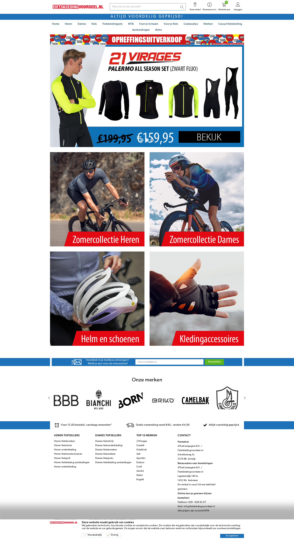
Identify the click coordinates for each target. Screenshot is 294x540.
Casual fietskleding (230, 24)
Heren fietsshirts (63, 445)
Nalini (139, 475)
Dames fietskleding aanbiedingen (113, 462)
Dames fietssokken (105, 454)
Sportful (140, 458)
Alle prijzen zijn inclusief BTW (193, 510)
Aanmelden (214, 362)
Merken (208, 24)
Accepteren (232, 536)
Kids (94, 24)
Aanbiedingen (141, 30)
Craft (139, 467)
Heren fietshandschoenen (68, 454)
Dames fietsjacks (104, 458)
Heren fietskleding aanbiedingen (72, 462)
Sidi (138, 454)
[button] (142, 140)
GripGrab (141, 449)
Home (55, 24)
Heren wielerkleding (65, 467)
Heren (68, 24)
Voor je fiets (171, 24)
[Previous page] (49, 398)
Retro (158, 30)
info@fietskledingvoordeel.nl (199, 506)
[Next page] (245, 398)
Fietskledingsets (112, 24)
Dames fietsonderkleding (108, 445)
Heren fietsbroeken (64, 441)
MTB (131, 24)
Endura (140, 462)
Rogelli (140, 479)
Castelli (140, 445)
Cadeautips (191, 24)
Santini (140, 471)
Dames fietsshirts (104, 441)
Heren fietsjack (62, 458)
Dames (82, 24)
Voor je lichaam (148, 24)
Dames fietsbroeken (106, 449)
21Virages (141, 441)
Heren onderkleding (65, 449)
